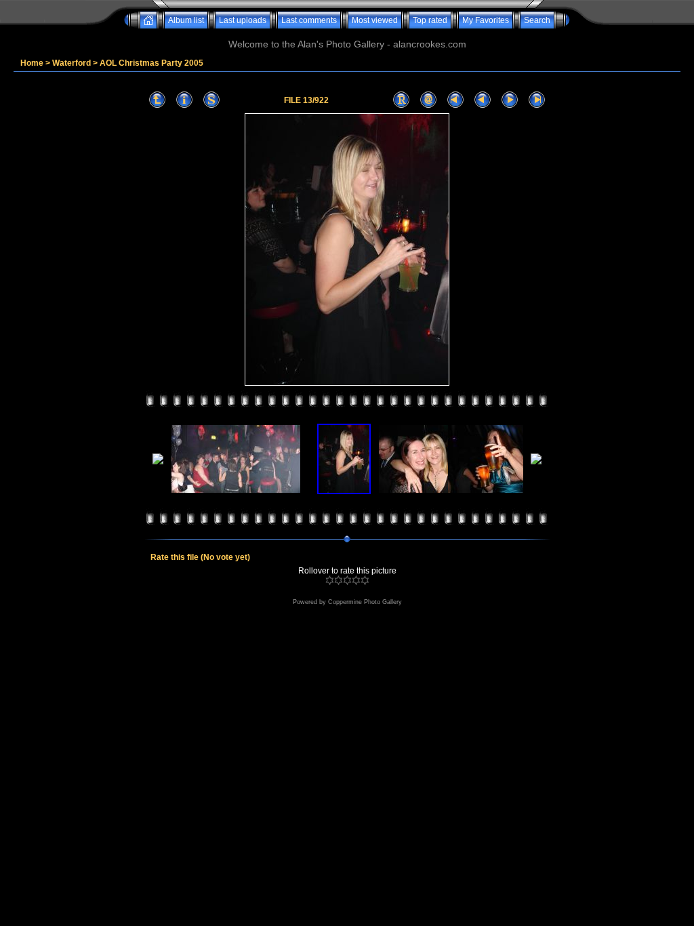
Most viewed (375, 20)
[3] (347, 580)
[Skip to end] (536, 100)
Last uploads (242, 20)
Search (537, 20)
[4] (356, 580)
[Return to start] (455, 100)
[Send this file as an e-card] (428, 100)
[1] (329, 580)
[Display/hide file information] (184, 100)
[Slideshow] (211, 100)
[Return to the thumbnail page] (157, 100)
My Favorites (485, 20)
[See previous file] (482, 100)
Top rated (430, 20)
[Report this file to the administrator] (401, 100)
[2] (338, 580)
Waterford (71, 63)
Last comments (309, 20)
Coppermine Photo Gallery (365, 602)
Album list (186, 20)
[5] (365, 580)
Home (31, 63)
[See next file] (509, 100)
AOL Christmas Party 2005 (151, 63)
